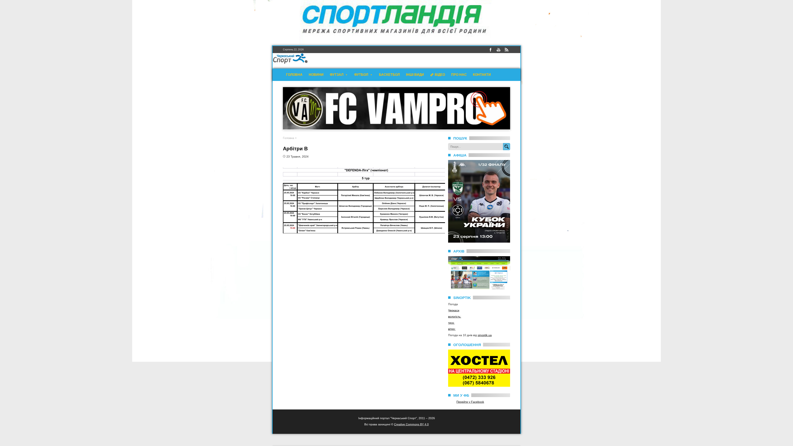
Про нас (459, 74)
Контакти (482, 74)
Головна (294, 74)
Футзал (336, 74)
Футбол (361, 74)
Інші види (415, 74)
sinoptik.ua (485, 335)
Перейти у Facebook (470, 401)
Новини (316, 74)
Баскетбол (389, 74)
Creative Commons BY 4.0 (411, 424)
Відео (440, 74)
